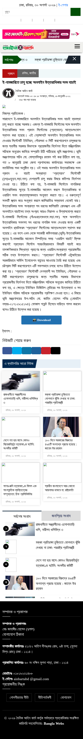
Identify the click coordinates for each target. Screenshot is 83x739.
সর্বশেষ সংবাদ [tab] (21, 516)
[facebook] (15, 20)
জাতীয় (32, 73)
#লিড (25, 73)
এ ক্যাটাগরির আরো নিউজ (18, 364)
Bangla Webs (54, 723)
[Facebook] (7, 350)
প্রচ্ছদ (11, 73)
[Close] (71, 60)
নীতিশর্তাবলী (44, 697)
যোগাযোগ (66, 697)
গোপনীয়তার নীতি (19, 697)
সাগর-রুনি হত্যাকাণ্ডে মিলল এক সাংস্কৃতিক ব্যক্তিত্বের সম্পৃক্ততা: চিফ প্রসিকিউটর (19, 490)
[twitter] (27, 20)
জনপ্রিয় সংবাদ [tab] (61, 516)
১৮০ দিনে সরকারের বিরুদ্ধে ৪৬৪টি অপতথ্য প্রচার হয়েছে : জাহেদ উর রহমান (61, 444)
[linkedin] (49, 20)
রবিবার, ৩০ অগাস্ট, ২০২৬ (15, 410)
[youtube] (60, 20)
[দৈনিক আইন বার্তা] (18, 47)
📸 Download (42, 320)
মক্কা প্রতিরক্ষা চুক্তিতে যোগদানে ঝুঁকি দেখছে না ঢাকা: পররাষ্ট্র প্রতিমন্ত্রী (60, 398)
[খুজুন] (76, 12)
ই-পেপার (63, 5)
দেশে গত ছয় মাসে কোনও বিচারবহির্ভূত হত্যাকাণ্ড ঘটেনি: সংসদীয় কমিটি (18, 444)
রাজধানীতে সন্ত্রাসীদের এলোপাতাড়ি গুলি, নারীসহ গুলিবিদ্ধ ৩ (20, 398)
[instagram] (38, 20)
